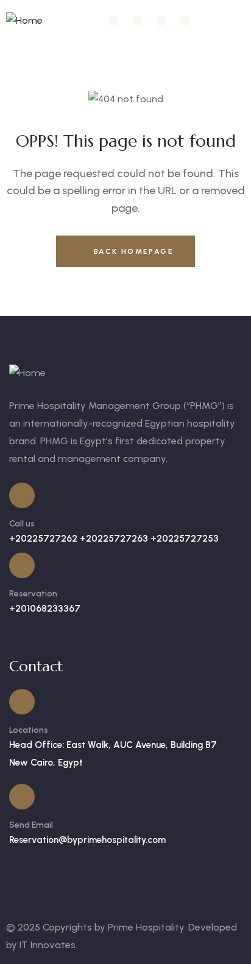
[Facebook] (113, 20)
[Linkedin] (161, 20)
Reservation (33, 594)
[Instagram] (137, 20)
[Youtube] (184, 20)
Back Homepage (132, 251)
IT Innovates (47, 945)
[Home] (24, 21)
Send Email (31, 825)
